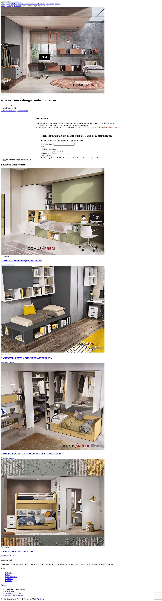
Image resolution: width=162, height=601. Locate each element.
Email (43, 147)
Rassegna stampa (24, 4)
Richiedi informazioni (8, 111)
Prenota (57, 4)
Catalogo (9, 4)
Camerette (17, 6)
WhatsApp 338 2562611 (13, 593)
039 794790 (9, 591)
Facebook (40, 599)
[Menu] (20, 2)
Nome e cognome (47, 144)
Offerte (14, 4)
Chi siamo (41, 4)
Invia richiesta (46, 156)
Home (3, 4)
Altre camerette (22, 111)
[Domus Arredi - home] (10, 2)
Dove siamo (50, 4)
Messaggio (45, 153)
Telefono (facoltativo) (48, 149)
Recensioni (34, 4)
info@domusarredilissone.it (14, 595)
